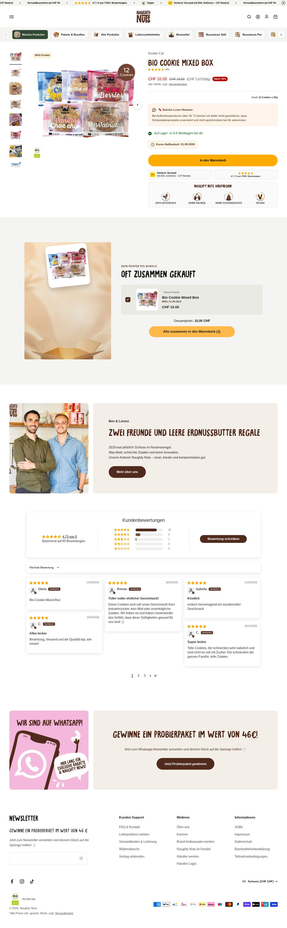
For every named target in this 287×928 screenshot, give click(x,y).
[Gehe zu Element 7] (15, 151)
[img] (38, 583)
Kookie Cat (156, 53)
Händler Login (186, 863)
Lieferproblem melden (134, 834)
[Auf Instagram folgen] (22, 881)
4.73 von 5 (69, 536)
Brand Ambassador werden (195, 841)
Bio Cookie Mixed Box (180, 297)
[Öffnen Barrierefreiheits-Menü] (258, 17)
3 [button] (145, 675)
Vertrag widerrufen (131, 856)
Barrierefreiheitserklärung (252, 849)
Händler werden (188, 856)
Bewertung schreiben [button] (223, 539)
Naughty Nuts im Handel (194, 849)
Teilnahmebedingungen (251, 856)
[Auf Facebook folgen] (12, 881)
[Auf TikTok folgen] (32, 881)
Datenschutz (243, 841)
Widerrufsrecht (129, 849)
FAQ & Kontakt (129, 827)
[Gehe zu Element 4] (15, 104)
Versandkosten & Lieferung (138, 841)
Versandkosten (178, 84)
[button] (122, 530)
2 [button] (138, 675)
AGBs (239, 827)
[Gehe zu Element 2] (15, 73)
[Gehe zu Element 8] (15, 167)
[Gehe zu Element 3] (15, 89)
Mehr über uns (127, 472)
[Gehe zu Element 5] (15, 120)
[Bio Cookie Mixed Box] (68, 265)
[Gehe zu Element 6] (15, 136)
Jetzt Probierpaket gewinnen (185, 764)
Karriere (182, 834)
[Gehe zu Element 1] (15, 58)
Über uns (183, 827)
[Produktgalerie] (85, 105)
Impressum (242, 834)
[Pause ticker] (283, 3)
